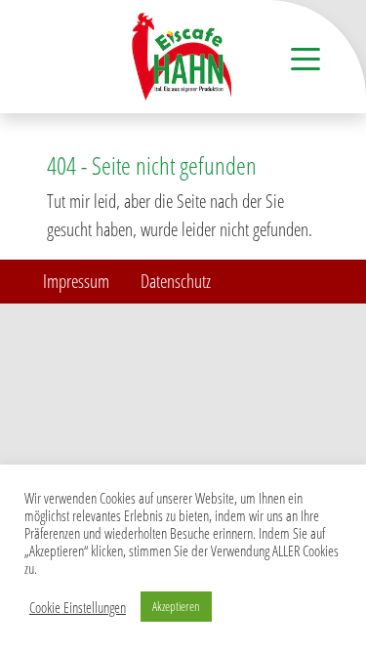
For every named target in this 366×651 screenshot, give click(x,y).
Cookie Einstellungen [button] (77, 607)
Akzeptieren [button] (176, 606)
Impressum (76, 280)
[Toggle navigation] (305, 57)
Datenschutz (176, 280)
